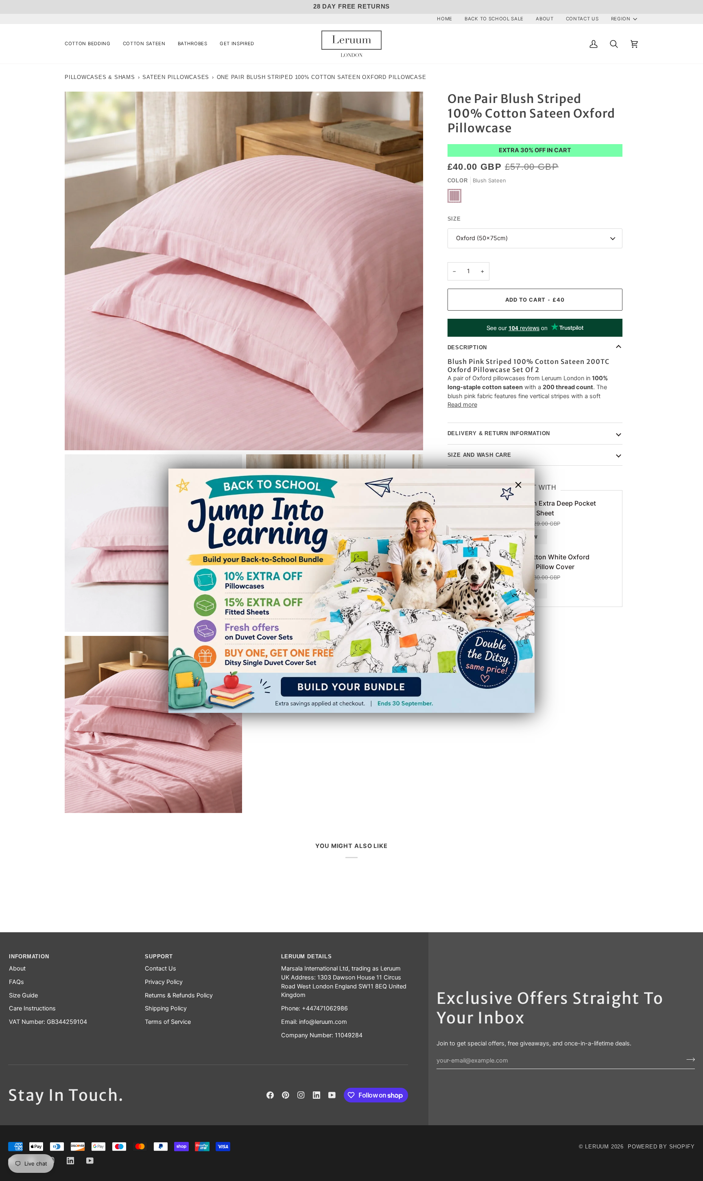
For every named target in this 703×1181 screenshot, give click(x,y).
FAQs (16, 982)
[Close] (522, 485)
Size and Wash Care (479, 455)
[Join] (688, 1059)
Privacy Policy (164, 982)
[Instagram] (301, 1095)
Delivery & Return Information (499, 433)
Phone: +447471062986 (314, 1008)
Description (467, 347)
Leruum (597, 1147)
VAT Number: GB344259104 (48, 1021)
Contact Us (160, 968)
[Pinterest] (285, 1095)
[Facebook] (270, 1095)
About (17, 968)
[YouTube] (332, 1095)
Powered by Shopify (661, 1147)
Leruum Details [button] (306, 956)
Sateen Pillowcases (175, 77)
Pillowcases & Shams (100, 77)
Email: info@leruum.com (314, 1021)
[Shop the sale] (351, 591)
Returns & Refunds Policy (179, 995)
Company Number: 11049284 (321, 1035)
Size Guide (23, 995)
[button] (91, 44)
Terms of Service (168, 1021)
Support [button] (158, 956)
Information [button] (29, 956)
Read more (462, 404)
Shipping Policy (166, 1008)
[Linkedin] (316, 1095)
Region (621, 19)
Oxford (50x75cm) (482, 238)
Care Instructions (32, 1008)
